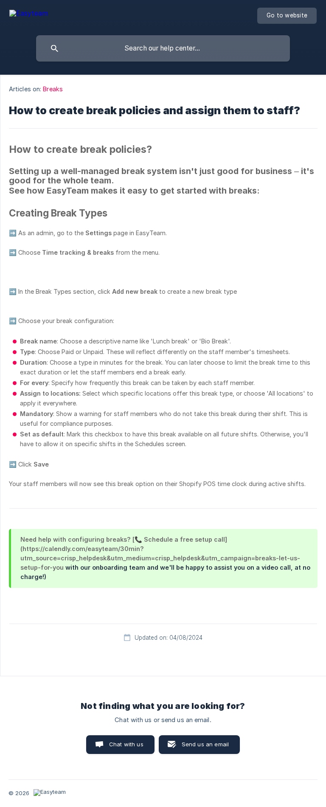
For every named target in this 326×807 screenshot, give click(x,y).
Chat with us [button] (126, 744)
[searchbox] (163, 48)
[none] (28, 15)
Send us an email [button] (205, 744)
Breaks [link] (53, 89)
